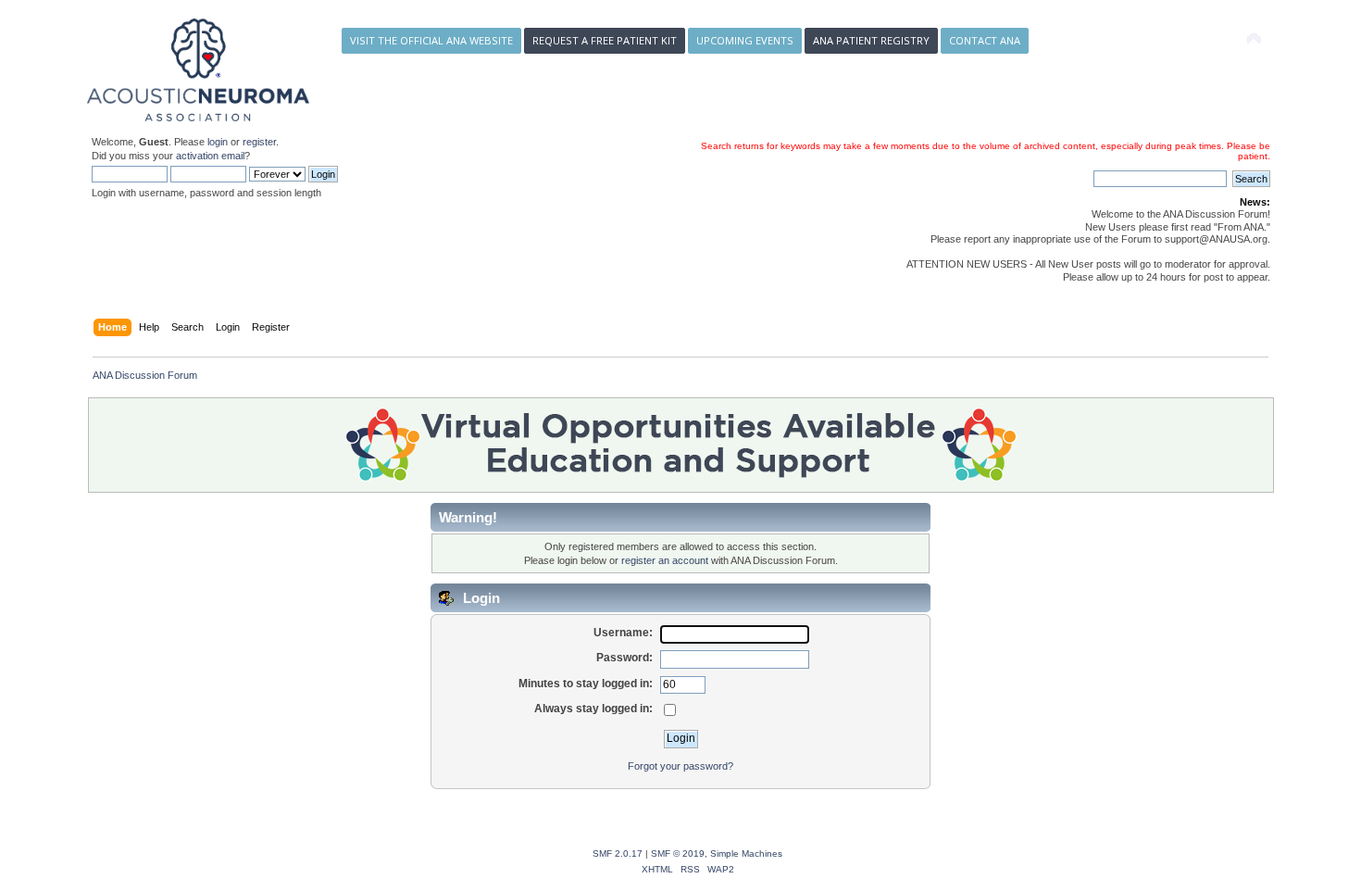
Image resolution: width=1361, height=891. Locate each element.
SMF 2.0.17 (618, 853)
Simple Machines (746, 853)
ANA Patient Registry (871, 40)
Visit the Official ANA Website (431, 40)
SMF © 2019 (678, 853)
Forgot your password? (680, 766)
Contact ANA (984, 40)
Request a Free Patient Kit (604, 40)
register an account (664, 560)
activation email (210, 155)
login (217, 141)
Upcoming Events (744, 40)
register (259, 141)
